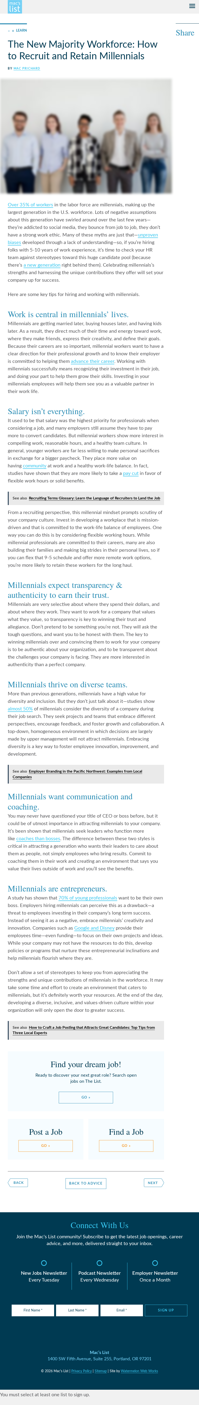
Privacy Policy (81, 1371)
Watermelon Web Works (139, 1371)
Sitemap (101, 1371)
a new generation (42, 265)
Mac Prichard (27, 68)
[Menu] (192, 7)
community (34, 465)
